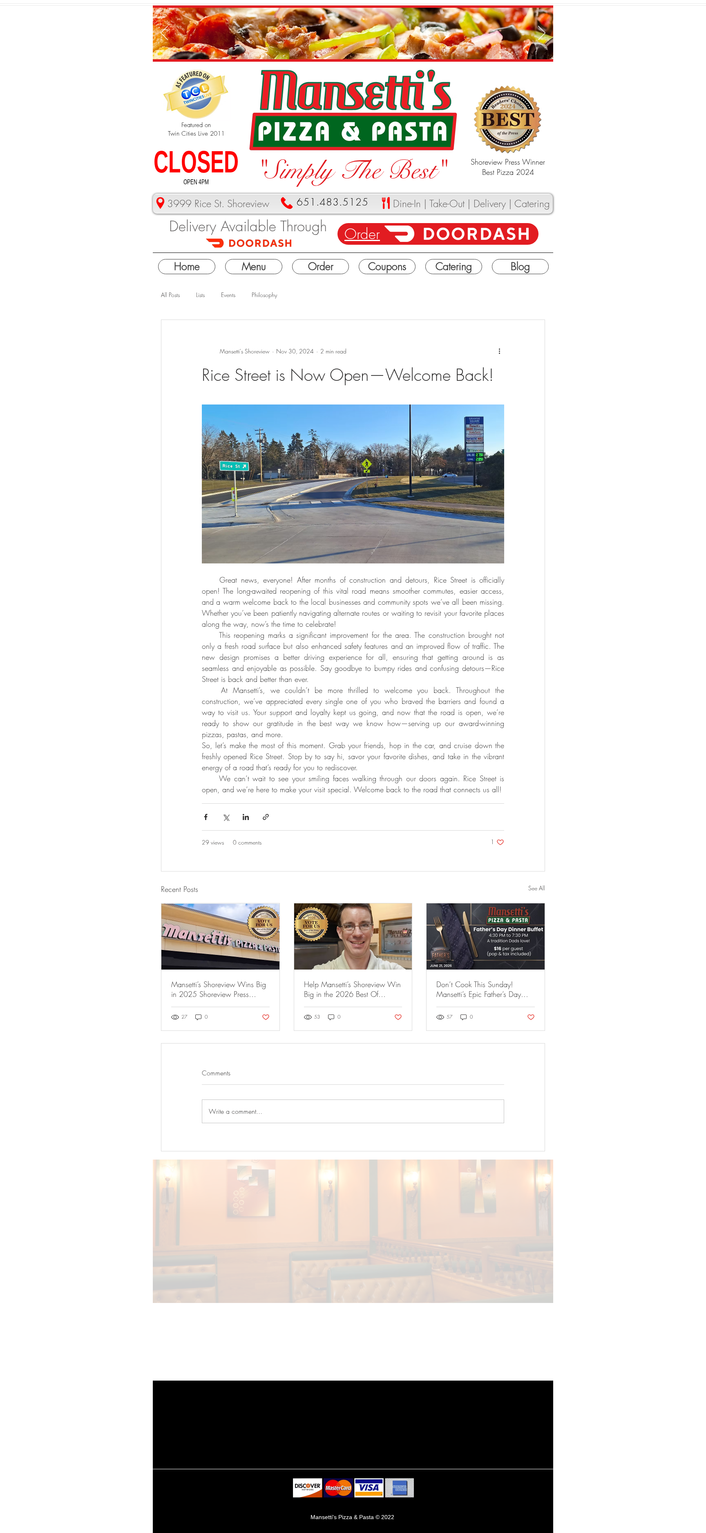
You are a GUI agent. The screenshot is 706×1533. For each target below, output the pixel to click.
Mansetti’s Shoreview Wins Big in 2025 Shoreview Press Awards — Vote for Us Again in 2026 (220, 989)
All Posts (170, 295)
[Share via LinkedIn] (246, 817)
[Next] (541, 33)
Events (228, 295)
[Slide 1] (367, 46)
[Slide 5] (377, 46)
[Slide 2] (358, 46)
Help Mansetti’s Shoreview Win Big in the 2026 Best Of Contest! (352, 989)
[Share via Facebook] (206, 817)
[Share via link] (266, 817)
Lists (200, 295)
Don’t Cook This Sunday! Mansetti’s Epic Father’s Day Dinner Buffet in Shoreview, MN (485, 989)
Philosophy (264, 295)
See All (536, 888)
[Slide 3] (339, 46)
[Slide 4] (349, 46)
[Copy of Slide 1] (328, 46)
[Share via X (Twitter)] (226, 817)
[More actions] (499, 351)
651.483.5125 (333, 201)
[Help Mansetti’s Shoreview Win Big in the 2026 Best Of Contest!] (353, 936)
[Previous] (164, 33)
